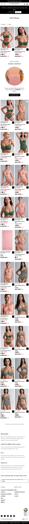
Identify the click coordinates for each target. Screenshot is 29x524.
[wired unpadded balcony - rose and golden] (17, 257)
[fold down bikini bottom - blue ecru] (1, 54)
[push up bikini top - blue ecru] (1, 224)
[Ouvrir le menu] (1, 4)
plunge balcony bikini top (20, 51)
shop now (18, 12)
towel (1, 254)
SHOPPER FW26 (14, 95)
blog (2, 498)
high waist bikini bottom (5, 124)
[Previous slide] (1, 37)
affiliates (3, 502)
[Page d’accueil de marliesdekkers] (14, 4)
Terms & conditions (15, 522)
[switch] (25, 515)
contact (16, 496)
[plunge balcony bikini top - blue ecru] (15, 54)
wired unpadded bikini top (5, 156)
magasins (3, 500)
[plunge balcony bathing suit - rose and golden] (18, 160)
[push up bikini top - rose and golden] (4, 224)
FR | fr (25, 519)
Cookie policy (24, 522)
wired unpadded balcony (20, 254)
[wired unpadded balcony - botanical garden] (15, 257)
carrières (3, 492)
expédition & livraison (20, 492)
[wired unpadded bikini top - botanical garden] (1, 159)
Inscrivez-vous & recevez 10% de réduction (12, 479)
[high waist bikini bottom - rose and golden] (4, 127)
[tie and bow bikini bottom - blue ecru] (1, 289)
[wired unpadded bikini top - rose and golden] (2, 159)
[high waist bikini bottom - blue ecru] (1, 127)
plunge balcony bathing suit (19, 157)
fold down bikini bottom (5, 51)
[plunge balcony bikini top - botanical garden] (17, 54)
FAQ (16, 490)
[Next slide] (13, 37)
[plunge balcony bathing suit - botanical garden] (17, 160)
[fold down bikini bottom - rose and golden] (4, 54)
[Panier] (27, 4)
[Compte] (24, 4)
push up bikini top (4, 221)
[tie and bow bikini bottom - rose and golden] (4, 289)
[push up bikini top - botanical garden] (2, 224)
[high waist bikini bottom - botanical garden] (2, 127)
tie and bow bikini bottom (5, 286)
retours (16, 494)
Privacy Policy (4, 522)
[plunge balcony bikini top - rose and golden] (18, 54)
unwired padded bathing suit (20, 286)
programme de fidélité (6, 494)
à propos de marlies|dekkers (7, 490)
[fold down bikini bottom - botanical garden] (2, 54)
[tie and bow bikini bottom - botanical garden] (2, 289)
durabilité (3, 496)
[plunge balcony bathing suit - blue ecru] (15, 160)
